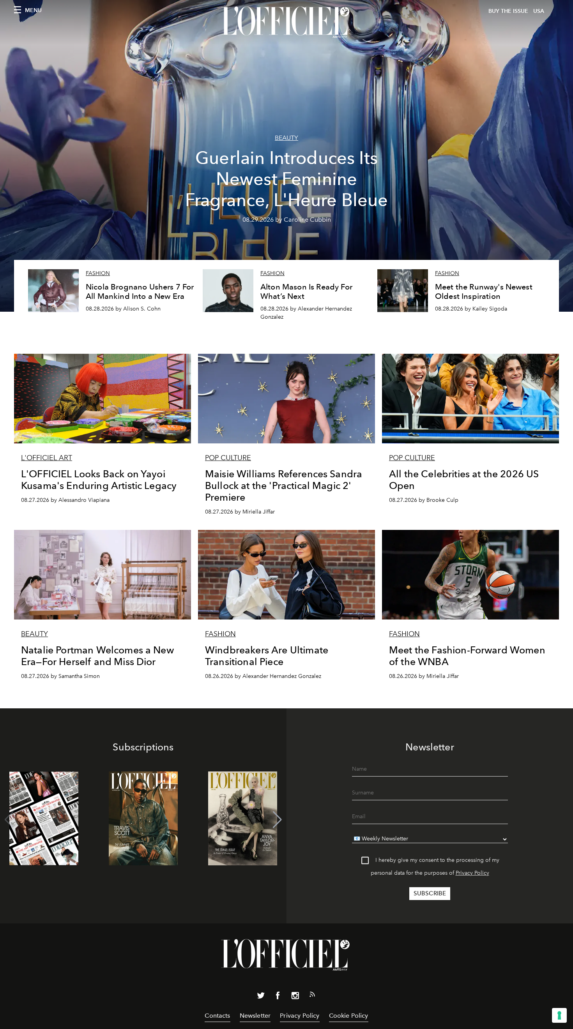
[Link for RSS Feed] (312, 996)
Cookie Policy (348, 1015)
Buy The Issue (508, 11)
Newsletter (255, 1015)
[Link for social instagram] (295, 997)
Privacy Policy (472, 873)
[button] (277, 819)
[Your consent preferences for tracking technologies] (559, 1015)
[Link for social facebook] (278, 997)
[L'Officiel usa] (286, 22)
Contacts (217, 1015)
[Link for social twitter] (261, 997)
